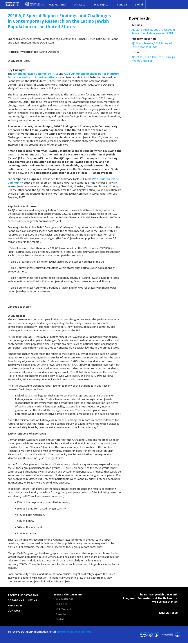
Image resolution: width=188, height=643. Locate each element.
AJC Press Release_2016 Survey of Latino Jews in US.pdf (151, 45)
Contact (14, 610)
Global (139, 4)
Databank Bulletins (22, 600)
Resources (15, 605)
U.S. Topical (101, 4)
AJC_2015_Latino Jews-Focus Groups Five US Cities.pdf (153, 58)
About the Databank (23, 595)
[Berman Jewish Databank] (25, 7)
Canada (122, 4)
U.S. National (57, 4)
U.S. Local (80, 4)
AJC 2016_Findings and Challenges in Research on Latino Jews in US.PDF (153, 31)
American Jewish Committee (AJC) (36, 73)
